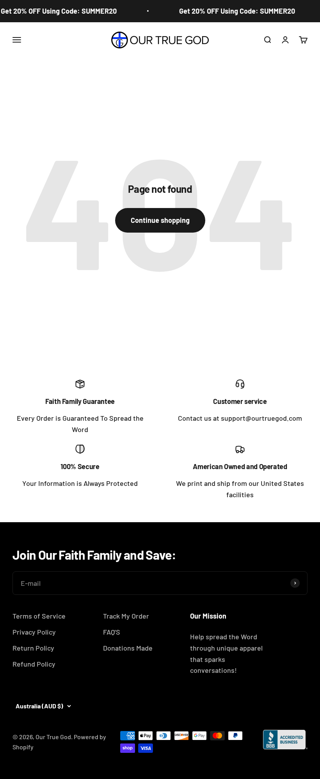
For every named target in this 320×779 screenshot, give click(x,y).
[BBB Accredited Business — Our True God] (285, 739)
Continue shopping (160, 220)
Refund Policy (33, 664)
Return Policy (33, 648)
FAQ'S (111, 632)
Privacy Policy (34, 632)
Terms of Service (39, 616)
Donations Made (128, 648)
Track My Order (126, 616)
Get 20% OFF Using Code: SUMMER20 (234, 11)
